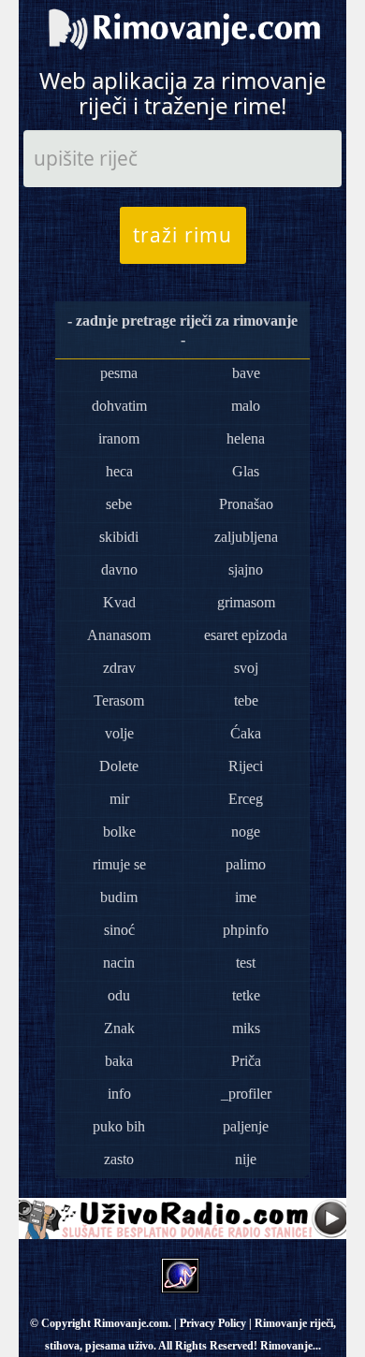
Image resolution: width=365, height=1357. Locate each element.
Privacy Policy (213, 1323)
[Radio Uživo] (182, 1217)
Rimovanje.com (131, 1323)
